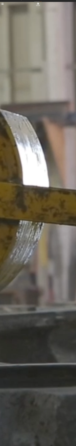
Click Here (41, 1)
